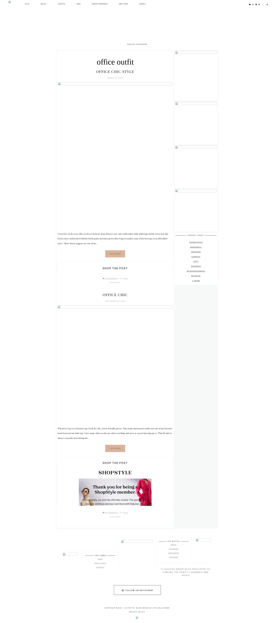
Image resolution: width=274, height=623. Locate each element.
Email (174, 545)
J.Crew (196, 281)
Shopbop (196, 266)
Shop (100, 559)
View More (115, 254)
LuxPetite (94, 28)
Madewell (196, 247)
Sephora (196, 252)
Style (125, 278)
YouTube (173, 557)
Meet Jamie (100, 563)
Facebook (174, 549)
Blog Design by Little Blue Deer (153, 608)
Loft (196, 261)
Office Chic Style (115, 71)
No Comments (111, 278)
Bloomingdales (196, 271)
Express (196, 257)
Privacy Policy (137, 612)
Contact (100, 567)
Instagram (173, 553)
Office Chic (115, 294)
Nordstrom (196, 242)
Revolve (196, 276)
